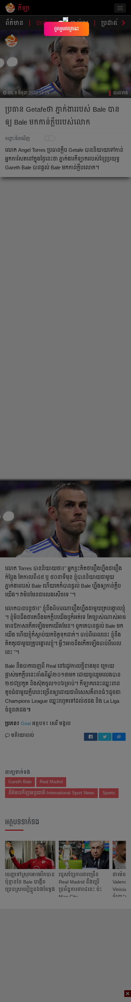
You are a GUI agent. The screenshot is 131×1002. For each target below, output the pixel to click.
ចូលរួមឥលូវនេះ (66, 28)
